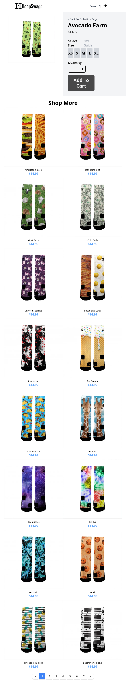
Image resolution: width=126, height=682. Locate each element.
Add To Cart (81, 83)
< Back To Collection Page (82, 19)
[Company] (29, 6)
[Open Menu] (109, 6)
